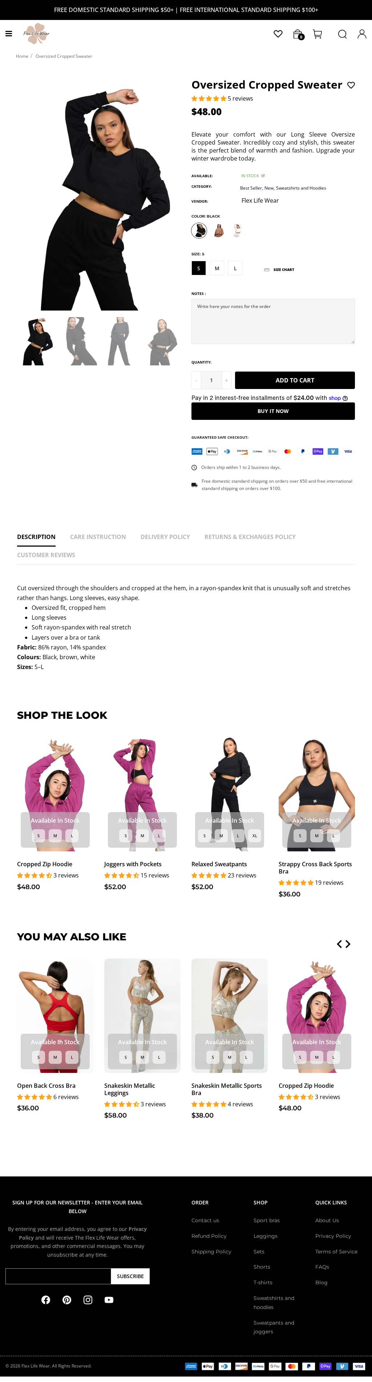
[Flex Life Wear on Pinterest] (66, 1299)
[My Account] (278, 33)
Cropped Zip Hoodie (44, 864)
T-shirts (263, 1282)
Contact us (205, 1220)
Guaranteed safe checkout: (219, 437)
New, (269, 188)
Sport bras (267, 1220)
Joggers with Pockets (133, 864)
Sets (259, 1251)
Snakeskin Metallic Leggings (129, 1089)
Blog (321, 1282)
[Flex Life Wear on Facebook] (45, 1299)
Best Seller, (251, 188)
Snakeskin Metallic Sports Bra (226, 1089)
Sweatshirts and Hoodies (301, 188)
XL (254, 835)
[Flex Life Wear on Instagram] (88, 1299)
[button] (209, 98)
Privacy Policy (333, 1236)
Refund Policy (209, 1236)
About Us (327, 1220)
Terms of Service (336, 1251)
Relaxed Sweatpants (219, 864)
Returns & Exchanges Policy (250, 537)
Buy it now (273, 411)
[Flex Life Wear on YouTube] (109, 1299)
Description (36, 537)
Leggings (266, 1236)
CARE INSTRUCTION (98, 537)
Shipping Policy (211, 1251)
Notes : (198, 293)
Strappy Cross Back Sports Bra (315, 867)
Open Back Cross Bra (46, 1086)
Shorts (262, 1267)
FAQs (322, 1267)
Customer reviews (46, 555)
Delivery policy (165, 537)
